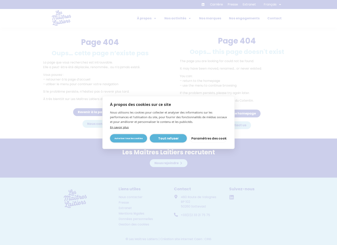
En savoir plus (119, 127)
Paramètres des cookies (209, 138)
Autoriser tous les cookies (128, 138)
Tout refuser (168, 138)
